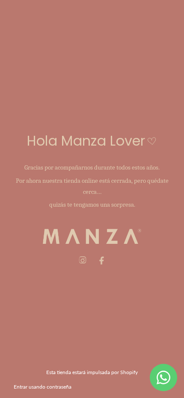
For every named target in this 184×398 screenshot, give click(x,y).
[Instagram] (82, 260)
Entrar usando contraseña (42, 386)
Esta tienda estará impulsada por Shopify (92, 372)
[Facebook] (101, 260)
